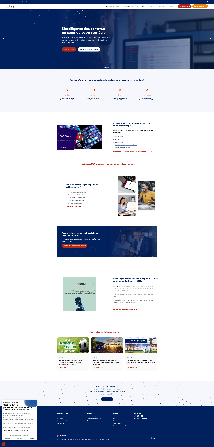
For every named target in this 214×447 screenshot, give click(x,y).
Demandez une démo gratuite (94, 418)
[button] (12, 1)
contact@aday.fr (117, 416)
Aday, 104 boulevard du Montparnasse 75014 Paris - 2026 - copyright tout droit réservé (83, 439)
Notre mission (60, 418)
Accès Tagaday (205, 1)
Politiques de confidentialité (119, 425)
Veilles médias (119, 136)
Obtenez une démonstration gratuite (74, 245)
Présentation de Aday (62, 416)
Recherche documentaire (122, 147)
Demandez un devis (91, 420)
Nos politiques (60, 423)
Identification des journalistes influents (126, 145)
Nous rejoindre (25, 1)
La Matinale (171, 6)
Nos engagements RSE (62, 420)
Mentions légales (117, 423)
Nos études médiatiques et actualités (107, 332)
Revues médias (119, 139)
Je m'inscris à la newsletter (140, 418)
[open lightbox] (79, 137)
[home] (9, 6)
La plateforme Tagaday (92, 416)
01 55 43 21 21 (116, 418)
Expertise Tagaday (128, 6)
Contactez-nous (117, 420)
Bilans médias (119, 142)
